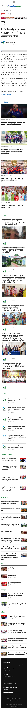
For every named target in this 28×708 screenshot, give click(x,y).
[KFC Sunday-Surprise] (14, 18)
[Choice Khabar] (14, 7)
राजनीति (16, 698)
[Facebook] (14, 1)
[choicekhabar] (3, 43)
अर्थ (20, 698)
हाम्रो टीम (17, 701)
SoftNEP (16, 706)
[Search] (2, 6)
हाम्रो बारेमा (11, 701)
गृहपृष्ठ (2, 24)
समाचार (11, 698)
